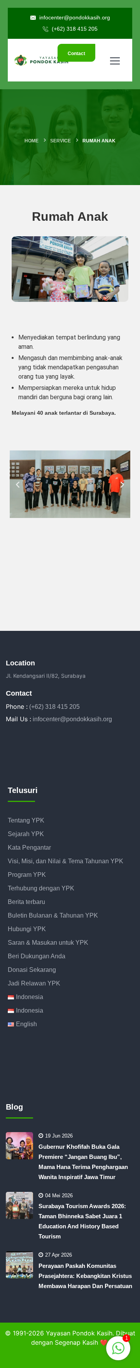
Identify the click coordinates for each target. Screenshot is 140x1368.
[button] (18, 484)
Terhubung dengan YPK (41, 888)
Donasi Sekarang (32, 969)
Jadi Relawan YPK (34, 983)
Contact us (76, 56)
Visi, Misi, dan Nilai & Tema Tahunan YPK (65, 861)
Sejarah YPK (26, 834)
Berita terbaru (26, 902)
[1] (118, 1347)
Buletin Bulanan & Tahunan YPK (53, 915)
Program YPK (27, 874)
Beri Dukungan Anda (36, 956)
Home (31, 141)
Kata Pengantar (29, 847)
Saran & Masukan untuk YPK (48, 942)
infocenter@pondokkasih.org (74, 17)
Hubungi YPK (27, 929)
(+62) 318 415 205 (74, 29)
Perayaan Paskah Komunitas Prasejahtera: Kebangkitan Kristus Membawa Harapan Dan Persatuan (85, 1275)
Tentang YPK (26, 820)
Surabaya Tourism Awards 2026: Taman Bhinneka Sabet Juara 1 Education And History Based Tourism (82, 1221)
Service (60, 141)
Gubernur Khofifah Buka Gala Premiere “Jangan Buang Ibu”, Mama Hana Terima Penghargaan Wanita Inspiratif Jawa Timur (83, 1161)
